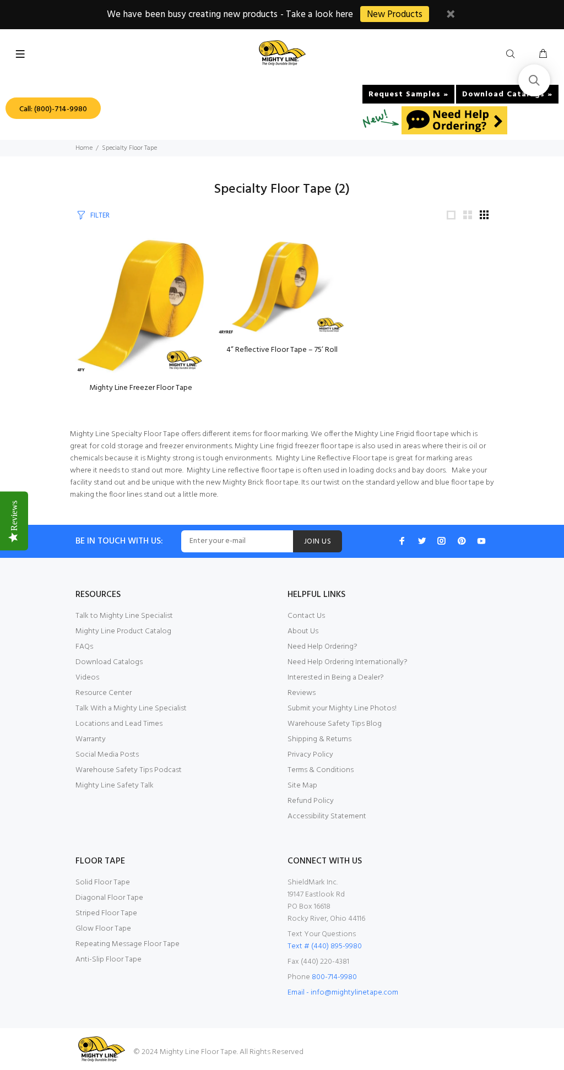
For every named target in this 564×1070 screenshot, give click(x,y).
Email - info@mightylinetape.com (343, 992)
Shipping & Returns (319, 739)
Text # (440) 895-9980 (325, 946)
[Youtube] (481, 541)
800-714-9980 (334, 977)
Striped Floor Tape (106, 913)
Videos (87, 677)
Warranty (90, 739)
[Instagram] (442, 541)
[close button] (450, 15)
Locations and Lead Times (118, 724)
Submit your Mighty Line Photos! (342, 708)
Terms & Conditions (321, 770)
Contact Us (306, 616)
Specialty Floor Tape (129, 148)
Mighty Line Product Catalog (123, 631)
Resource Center (103, 693)
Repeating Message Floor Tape (127, 944)
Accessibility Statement (327, 816)
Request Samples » (408, 94)
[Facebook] (402, 541)
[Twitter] (422, 541)
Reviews (302, 693)
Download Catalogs (109, 662)
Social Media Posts (107, 754)
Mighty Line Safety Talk (114, 785)
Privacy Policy (310, 754)
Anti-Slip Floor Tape (108, 959)
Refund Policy (311, 801)
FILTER (100, 215)
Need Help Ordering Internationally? (348, 662)
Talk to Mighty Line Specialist (124, 616)
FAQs (84, 646)
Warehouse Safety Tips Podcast (128, 770)
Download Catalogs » (507, 94)
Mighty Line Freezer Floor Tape (140, 388)
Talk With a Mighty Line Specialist (131, 708)
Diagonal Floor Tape (109, 898)
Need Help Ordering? (322, 646)
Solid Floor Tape (102, 882)
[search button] (512, 54)
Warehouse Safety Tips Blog (335, 724)
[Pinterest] (461, 541)
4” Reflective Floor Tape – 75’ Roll (282, 350)
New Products (394, 14)
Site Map (302, 785)
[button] (534, 80)
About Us (303, 631)
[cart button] (543, 54)
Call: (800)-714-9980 (53, 109)
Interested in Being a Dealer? (336, 677)
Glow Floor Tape (103, 928)
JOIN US (317, 541)
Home (84, 148)
